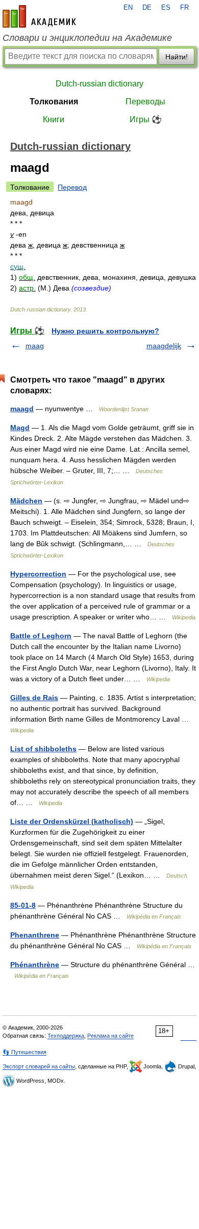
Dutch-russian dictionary (99, 83)
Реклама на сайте (110, 1036)
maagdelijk (163, 346)
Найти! (176, 57)
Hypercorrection (38, 574)
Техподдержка (65, 1036)
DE (147, 7)
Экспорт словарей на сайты (39, 1066)
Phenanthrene (34, 935)
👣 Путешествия (24, 1052)
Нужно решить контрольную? (105, 331)
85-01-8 (23, 905)
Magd (20, 427)
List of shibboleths (43, 749)
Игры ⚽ (146, 119)
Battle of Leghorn (40, 636)
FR (184, 7)
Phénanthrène (34, 964)
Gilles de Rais (34, 698)
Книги (53, 119)
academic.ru (39, 16)
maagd (22, 409)
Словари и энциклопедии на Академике (87, 38)
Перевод (72, 187)
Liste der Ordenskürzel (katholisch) (71, 821)
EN (128, 7)
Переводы (145, 101)
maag (35, 346)
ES (165, 7)
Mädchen (26, 501)
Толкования (54, 101)
